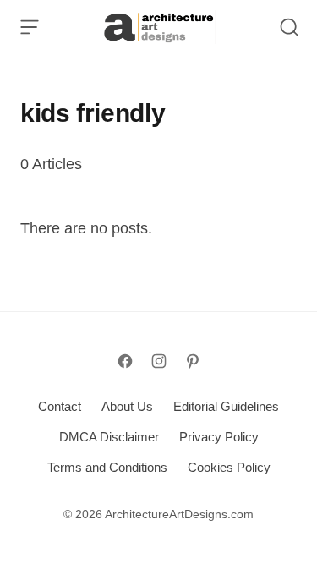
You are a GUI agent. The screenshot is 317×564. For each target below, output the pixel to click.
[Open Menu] (29, 27)
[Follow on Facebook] (125, 361)
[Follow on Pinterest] (193, 361)
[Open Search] (289, 27)
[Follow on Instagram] (159, 361)
